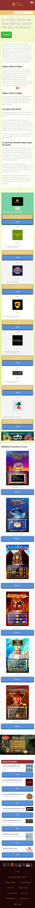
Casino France (23, 888)
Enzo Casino (17, 322)
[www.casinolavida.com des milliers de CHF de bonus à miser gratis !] (17, 771)
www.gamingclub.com (17, 252)
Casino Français (25, 882)
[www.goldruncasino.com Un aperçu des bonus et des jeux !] (17, 785)
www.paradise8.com (17, 387)
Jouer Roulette (12, 893)
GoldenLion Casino (17, 217)
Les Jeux (25, 893)
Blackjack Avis (25, 898)
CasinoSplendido (17, 358)
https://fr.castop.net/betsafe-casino (12, 46)
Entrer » (17, 492)
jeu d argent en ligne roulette (17, 877)
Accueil (17, 871)
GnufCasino (17, 421)
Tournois (6, 34)
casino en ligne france (11, 70)
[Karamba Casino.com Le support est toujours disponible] (17, 839)
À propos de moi (10, 882)
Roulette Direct (10, 898)
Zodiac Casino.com (17, 286)
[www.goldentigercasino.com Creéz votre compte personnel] (17, 799)
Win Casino (11, 888)
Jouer (17, 222)
